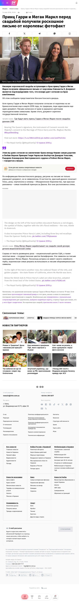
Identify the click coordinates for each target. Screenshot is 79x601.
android (11, 575)
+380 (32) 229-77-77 (18, 564)
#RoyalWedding (11, 132)
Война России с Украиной (40, 447)
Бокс (31, 506)
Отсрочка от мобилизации (63, 463)
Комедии (33, 488)
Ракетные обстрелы (37, 449)
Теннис (32, 511)
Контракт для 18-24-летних (63, 460)
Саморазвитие (59, 490)
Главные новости (12, 449)
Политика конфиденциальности (38, 414)
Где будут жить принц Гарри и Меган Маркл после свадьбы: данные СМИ (36, 120)
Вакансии (56, 418)
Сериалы (33, 491)
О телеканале (7, 424)
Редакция (6, 418)
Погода (8, 463)
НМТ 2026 (57, 488)
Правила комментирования (36, 432)
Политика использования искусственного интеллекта (37, 418)
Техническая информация (36, 435)
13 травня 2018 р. (44, 143)
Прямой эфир (11, 455)
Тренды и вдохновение (14, 511)
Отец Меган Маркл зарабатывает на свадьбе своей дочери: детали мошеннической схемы (36, 247)
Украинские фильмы (37, 483)
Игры (54, 431)
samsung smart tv (46, 575)
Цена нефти (10, 480)
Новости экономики (14, 477)
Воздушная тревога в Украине (40, 458)
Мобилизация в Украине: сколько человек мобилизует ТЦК (64, 468)
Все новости (11, 447)
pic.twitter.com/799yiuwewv (44, 236)
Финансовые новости (13, 485)
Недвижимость (12, 503)
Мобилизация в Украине (64, 447)
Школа (56, 485)
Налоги (8, 493)
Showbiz (5, 8)
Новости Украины (12, 452)
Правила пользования (10, 435)
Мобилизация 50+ (60, 454)
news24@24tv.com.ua (11, 396)
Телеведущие (7, 428)
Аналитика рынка (12, 506)
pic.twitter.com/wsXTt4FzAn (53, 138)
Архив (55, 424)
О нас (4, 414)
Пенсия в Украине (12, 496)
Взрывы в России (36, 466)
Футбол (32, 508)
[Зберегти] (70, 33)
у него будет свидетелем (12, 302)
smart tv (34, 575)
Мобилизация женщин (62, 457)
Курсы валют (10, 483)
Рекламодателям (8, 431)
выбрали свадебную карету (41, 300)
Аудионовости (11, 461)
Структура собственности (61, 421)
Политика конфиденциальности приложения (38, 423)
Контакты (56, 414)
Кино (32, 477)
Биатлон (33, 514)
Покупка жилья (11, 508)
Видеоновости (11, 458)
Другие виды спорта (37, 517)
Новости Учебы (60, 477)
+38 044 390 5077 (47, 396)
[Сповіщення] (76, 3)
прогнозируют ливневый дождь (24, 294)
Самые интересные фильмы (39, 480)
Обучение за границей (62, 493)
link (42, 404)
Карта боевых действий (38, 452)
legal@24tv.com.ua (29, 566)
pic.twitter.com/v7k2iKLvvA (53, 280)
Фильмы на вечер (36, 485)
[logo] (13, 3)
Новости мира (14, 8)
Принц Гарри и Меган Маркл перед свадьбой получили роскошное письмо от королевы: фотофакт (48, 8)
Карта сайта (56, 428)
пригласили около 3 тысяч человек (57, 302)
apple (23, 575)
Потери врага (35, 468)
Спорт (32, 503)
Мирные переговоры (37, 455)
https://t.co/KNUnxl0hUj (29, 138)
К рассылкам (65, 529)
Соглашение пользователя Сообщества (36, 428)
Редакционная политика (11, 421)
